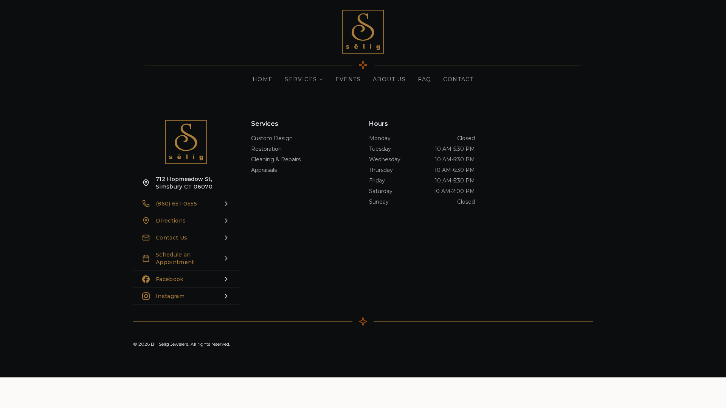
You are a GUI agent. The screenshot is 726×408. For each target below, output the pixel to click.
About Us (389, 79)
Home (263, 79)
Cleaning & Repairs (276, 159)
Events (348, 79)
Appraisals (264, 170)
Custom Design (272, 138)
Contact (458, 79)
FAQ (424, 79)
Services (301, 79)
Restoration (266, 148)
